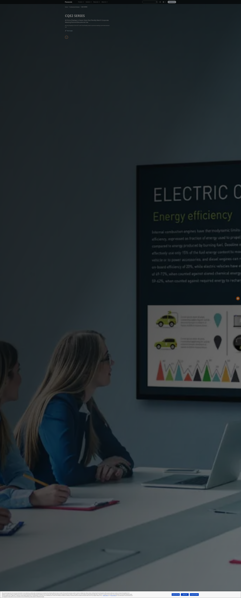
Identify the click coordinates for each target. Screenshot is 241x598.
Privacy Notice (113, 595)
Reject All (185, 594)
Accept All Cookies (194, 594)
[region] (120, 594)
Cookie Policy (105, 595)
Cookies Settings (175, 594)
